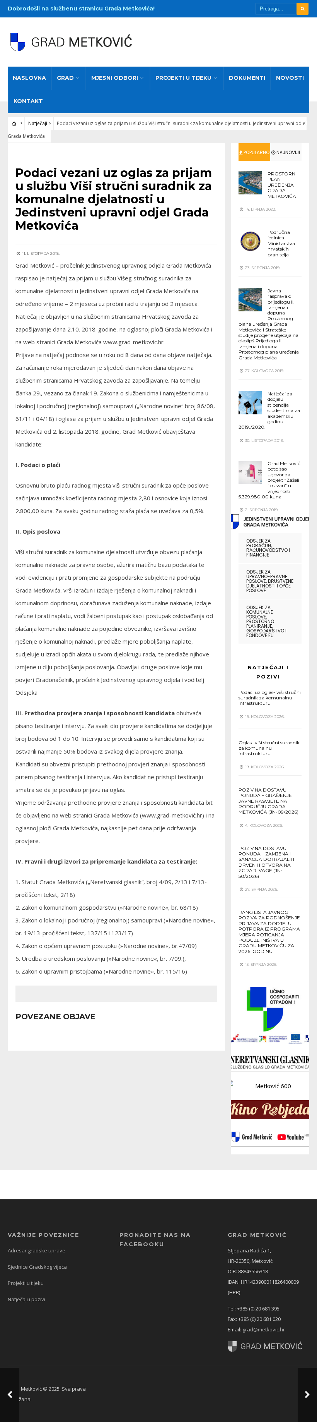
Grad (65, 77)
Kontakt (28, 101)
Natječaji (37, 123)
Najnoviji (287, 152)
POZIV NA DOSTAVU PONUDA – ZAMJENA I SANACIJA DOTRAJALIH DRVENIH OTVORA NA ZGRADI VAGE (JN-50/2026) (266, 862)
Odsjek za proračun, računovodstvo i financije (268, 548)
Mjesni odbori (114, 77)
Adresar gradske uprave (36, 1250)
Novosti (290, 77)
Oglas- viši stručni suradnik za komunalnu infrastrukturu (269, 748)
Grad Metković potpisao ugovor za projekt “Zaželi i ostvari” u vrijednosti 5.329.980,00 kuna (269, 480)
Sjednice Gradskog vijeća (37, 1266)
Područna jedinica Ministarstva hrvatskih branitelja (281, 243)
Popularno (255, 152)
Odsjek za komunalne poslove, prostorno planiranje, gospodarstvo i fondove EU (266, 621)
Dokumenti (247, 77)
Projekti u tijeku (183, 77)
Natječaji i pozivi (26, 1299)
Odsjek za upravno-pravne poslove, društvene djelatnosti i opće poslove (269, 581)
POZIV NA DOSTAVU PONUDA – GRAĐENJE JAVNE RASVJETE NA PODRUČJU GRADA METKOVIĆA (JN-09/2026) (268, 801)
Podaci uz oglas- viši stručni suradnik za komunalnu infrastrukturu (270, 697)
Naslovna (29, 77)
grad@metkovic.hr (263, 1329)
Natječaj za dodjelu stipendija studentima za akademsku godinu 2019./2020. (269, 410)
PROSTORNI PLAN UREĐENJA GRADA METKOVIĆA (282, 185)
